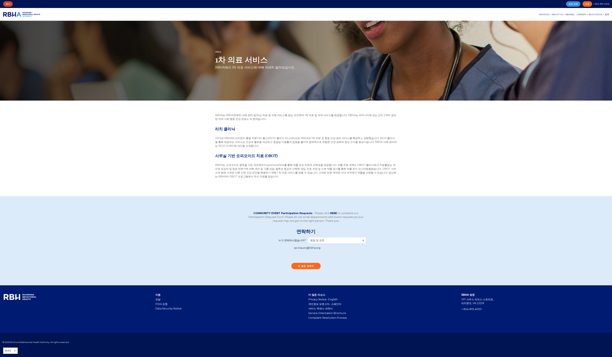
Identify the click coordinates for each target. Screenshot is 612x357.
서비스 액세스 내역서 (320, 308)
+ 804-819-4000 (601, 4)
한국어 (8, 350)
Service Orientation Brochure (327, 313)
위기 (8, 4)
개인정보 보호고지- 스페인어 (324, 304)
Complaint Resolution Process (327, 317)
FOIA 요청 (161, 304)
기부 (587, 4)
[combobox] (10, 351)
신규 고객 (573, 4)
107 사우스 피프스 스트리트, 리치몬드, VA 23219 (477, 301)
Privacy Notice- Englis (322, 299)
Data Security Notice (168, 308)
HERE (333, 213)
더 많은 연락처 (306, 266)
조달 (157, 299)
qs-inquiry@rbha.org (307, 247)
